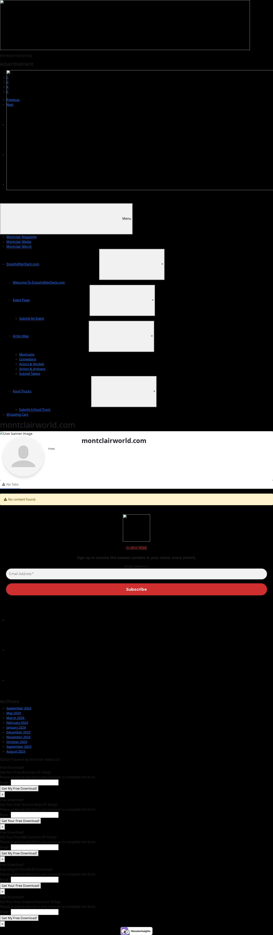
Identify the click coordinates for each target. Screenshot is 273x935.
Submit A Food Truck (34, 409)
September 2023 (18, 746)
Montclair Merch (19, 246)
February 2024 (17, 722)
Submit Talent (29, 373)
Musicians (26, 354)
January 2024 (16, 727)
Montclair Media (18, 241)
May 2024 (13, 713)
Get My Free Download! (19, 788)
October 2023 (16, 742)
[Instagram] (36, 620)
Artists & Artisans (32, 369)
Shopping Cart (17, 414)
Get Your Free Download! (20, 821)
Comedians (27, 359)
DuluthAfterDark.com (22, 264)
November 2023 (18, 737)
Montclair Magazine (21, 237)
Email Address (136, 567)
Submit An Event (31, 318)
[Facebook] (36, 650)
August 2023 (15, 751)
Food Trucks (22, 391)
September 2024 (18, 708)
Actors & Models (31, 364)
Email (5, 782)
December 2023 (18, 732)
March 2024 (15, 718)
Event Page (21, 300)
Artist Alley (21, 336)
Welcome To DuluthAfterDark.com (39, 282)
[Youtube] (36, 680)
